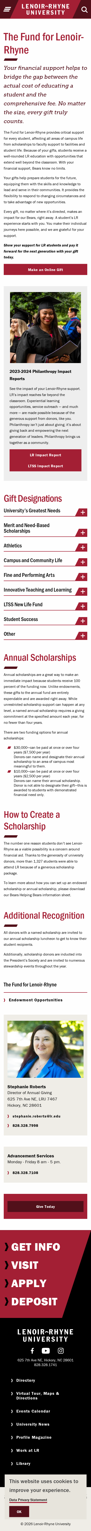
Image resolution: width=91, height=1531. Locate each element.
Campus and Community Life (33, 560)
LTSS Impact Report (45, 466)
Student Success (21, 619)
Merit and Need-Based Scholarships (26, 528)
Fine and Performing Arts (29, 575)
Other (9, 634)
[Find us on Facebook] (32, 1351)
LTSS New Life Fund (23, 604)
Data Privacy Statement (28, 1499)
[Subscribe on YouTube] (46, 1351)
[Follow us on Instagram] (61, 1351)
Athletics (13, 545)
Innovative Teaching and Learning (38, 590)
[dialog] (45, 1496)
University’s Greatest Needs (32, 510)
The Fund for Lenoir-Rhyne (30, 984)
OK (19, 1511)
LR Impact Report (45, 455)
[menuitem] (45, 1246)
